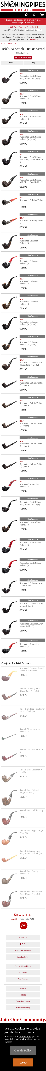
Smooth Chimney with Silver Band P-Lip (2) (30, 689)
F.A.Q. (23, 944)
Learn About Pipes (23, 966)
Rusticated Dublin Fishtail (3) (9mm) (31, 384)
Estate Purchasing (23, 1001)
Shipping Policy (22, 957)
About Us (23, 938)
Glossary (23, 973)
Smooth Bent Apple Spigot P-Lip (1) (31, 831)
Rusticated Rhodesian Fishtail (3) (29, 485)
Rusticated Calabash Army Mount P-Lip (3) (31, 584)
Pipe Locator (23, 979)
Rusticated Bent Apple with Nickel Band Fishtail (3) (32, 669)
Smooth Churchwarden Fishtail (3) (30, 730)
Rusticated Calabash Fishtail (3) (29, 242)
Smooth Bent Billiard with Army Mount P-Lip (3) (31, 892)
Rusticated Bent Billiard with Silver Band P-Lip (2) (31, 181)
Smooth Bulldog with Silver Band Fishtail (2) (32, 710)
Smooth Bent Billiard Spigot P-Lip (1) (29, 791)
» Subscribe (30, 27)
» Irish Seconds (11, 44)
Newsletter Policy (23, 1008)
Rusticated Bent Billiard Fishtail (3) (30, 97)
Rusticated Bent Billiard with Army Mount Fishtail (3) (31, 159)
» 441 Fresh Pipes (15, 27)
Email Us (14, 919)
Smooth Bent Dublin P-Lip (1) (31, 811)
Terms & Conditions (23, 950)
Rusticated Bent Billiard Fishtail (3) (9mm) (30, 138)
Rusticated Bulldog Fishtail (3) (32, 201)
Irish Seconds (32, 70)
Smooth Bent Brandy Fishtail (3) (29, 872)
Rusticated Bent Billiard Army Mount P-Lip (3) (30, 77)
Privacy (23, 988)
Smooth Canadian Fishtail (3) (31, 750)
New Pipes (4, 44)
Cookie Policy (26, 1036)
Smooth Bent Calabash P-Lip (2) (31, 771)
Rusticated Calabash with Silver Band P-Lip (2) (31, 363)
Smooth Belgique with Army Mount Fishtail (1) (31, 852)
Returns (23, 995)
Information (34, 40)
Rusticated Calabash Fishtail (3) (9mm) (29, 323)
